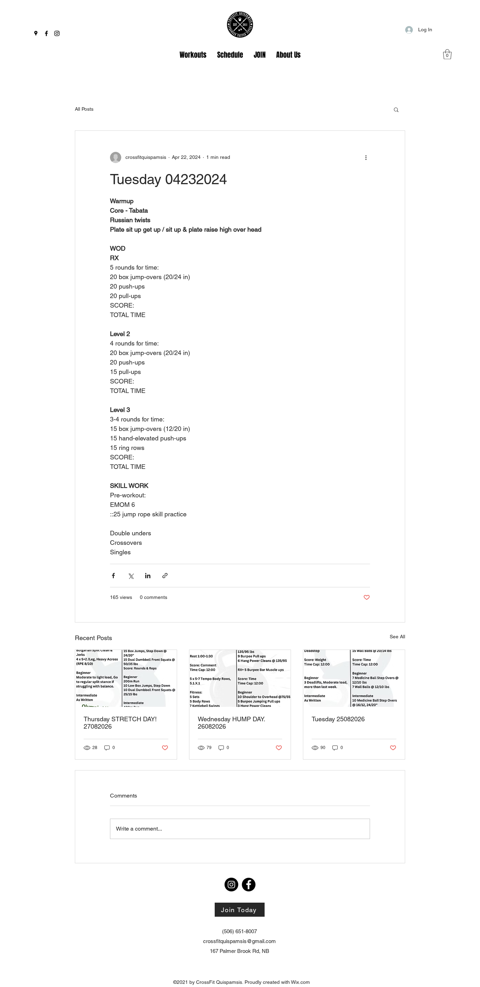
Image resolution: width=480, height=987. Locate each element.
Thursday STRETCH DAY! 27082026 (120, 722)
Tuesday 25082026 (338, 719)
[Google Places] (35, 33)
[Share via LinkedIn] (147, 575)
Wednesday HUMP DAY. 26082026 (231, 722)
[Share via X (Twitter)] (130, 575)
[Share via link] (165, 575)
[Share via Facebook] (113, 575)
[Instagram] (56, 33)
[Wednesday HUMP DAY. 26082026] (240, 678)
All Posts (84, 109)
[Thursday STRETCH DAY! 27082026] (126, 678)
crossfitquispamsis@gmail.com (239, 941)
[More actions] (366, 157)
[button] (447, 54)
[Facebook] (46, 33)
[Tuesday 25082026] (354, 678)
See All (397, 636)
